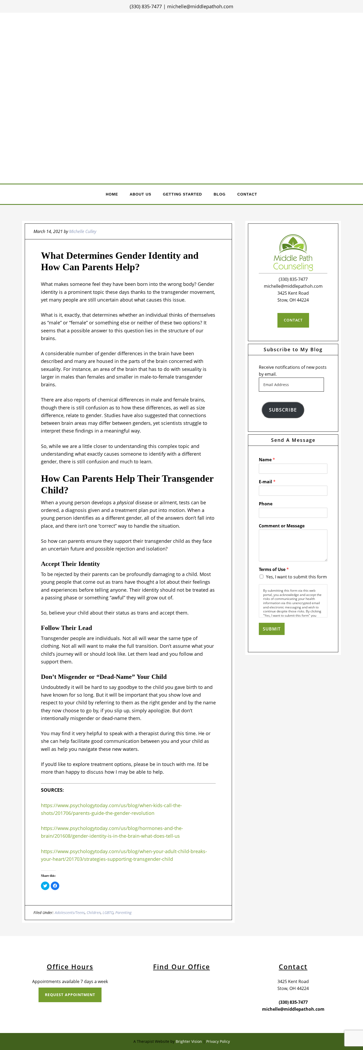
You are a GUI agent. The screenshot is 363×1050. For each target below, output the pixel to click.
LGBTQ (108, 912)
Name (267, 460)
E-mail (267, 482)
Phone (265, 504)
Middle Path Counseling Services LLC (182, 65)
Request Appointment (70, 994)
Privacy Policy (218, 1041)
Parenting (123, 912)
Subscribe (283, 410)
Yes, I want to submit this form (296, 577)
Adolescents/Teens (70, 912)
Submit (272, 629)
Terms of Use (274, 569)
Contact (293, 320)
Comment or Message (282, 526)
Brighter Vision (189, 1041)
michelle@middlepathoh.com (200, 6)
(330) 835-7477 (146, 6)
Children (94, 912)
